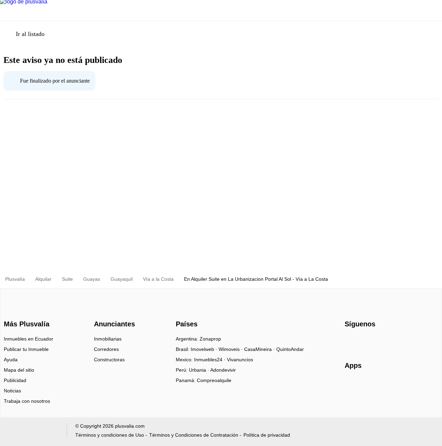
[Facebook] (350, 341)
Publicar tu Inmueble (26, 349)
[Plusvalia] (24, 312)
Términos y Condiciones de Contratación (193, 435)
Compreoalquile (214, 380)
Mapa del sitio (19, 370)
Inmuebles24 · (210, 359)
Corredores (106, 349)
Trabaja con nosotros (27, 401)
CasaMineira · (260, 349)
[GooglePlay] (413, 385)
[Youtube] (373, 341)
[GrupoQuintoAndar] (32, 431)
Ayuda (11, 359)
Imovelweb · (205, 349)
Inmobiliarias (108, 339)
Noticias (12, 390)
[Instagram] (361, 341)
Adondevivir (223, 370)
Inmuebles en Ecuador (28, 339)
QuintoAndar (290, 349)
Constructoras (109, 359)
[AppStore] (367, 385)
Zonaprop (210, 339)
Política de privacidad (266, 435)
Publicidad (15, 380)
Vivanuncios (240, 359)
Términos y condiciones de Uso (109, 435)
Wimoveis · (231, 349)
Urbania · (199, 370)
